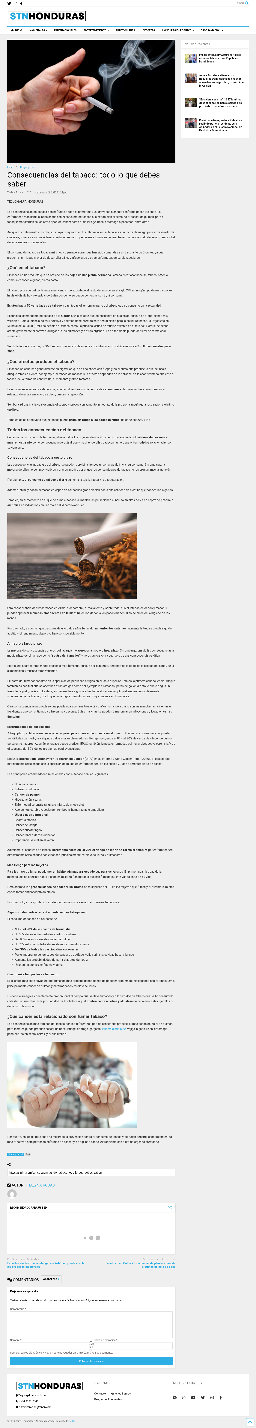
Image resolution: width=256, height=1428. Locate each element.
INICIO (18, 30)
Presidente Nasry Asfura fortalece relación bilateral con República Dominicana (220, 58)
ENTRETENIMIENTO (95, 30)
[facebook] (21, 3)
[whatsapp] (184, 1397)
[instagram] (15, 3)
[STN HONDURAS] (46, 20)
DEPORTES (149, 30)
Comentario (18, 1309)
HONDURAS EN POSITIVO (176, 30)
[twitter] (9, 3)
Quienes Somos (121, 1393)
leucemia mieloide (114, 1029)
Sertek (72, 1421)
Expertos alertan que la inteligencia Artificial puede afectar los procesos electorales (46, 1265)
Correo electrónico (106, 1340)
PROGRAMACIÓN (211, 30)
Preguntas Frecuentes (108, 1399)
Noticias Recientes (197, 43)
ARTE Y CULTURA (125, 30)
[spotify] (175, 1397)
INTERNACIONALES (65, 30)
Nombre (16, 1340)
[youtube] (193, 1397)
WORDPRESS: (51, 1279)
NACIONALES (37, 30)
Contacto (100, 1393)
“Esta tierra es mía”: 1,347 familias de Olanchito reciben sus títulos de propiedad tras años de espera (220, 103)
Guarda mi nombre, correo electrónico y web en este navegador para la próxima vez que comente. (61, 1348)
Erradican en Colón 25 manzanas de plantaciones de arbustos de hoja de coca (140, 1265)
